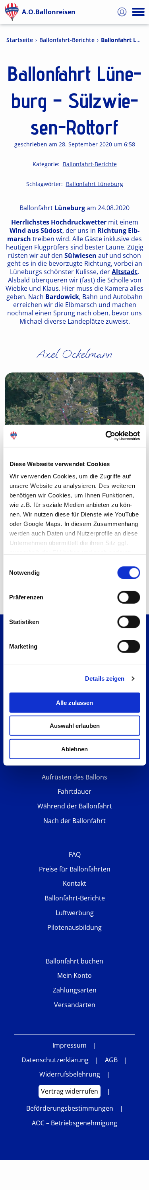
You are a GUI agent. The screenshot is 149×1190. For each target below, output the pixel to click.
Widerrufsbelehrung (69, 1074)
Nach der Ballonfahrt (74, 821)
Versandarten (74, 1005)
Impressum (69, 1045)
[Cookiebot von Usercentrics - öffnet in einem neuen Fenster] (106, 436)
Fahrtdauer (74, 791)
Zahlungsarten (75, 990)
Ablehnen (74, 748)
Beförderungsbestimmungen (69, 1108)
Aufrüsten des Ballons (74, 777)
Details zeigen (104, 678)
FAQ (75, 854)
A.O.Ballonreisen (48, 12)
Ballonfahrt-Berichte (67, 40)
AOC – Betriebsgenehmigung (74, 1123)
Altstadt (124, 272)
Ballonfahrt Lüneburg (94, 184)
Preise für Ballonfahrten (74, 869)
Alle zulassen (74, 702)
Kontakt (74, 883)
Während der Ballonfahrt (74, 806)
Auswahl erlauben (75, 725)
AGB (111, 1060)
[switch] (128, 597)
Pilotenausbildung (74, 927)
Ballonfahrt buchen (74, 961)
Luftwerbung (75, 913)
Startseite (19, 40)
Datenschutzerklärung (55, 1060)
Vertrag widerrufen (69, 1091)
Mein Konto (74, 975)
